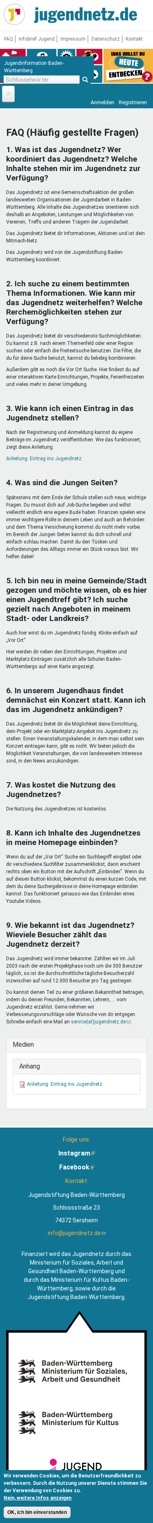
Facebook (76, 1167)
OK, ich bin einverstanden (37, 1512)
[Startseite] (14, 14)
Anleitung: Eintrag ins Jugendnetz (44, 458)
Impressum (73, 39)
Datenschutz (105, 39)
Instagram (76, 1153)
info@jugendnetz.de (77, 1233)
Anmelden (102, 102)
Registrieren (133, 102)
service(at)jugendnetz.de (101, 1022)
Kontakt (134, 39)
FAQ (8, 39)
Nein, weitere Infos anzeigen (37, 1498)
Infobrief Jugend (37, 39)
